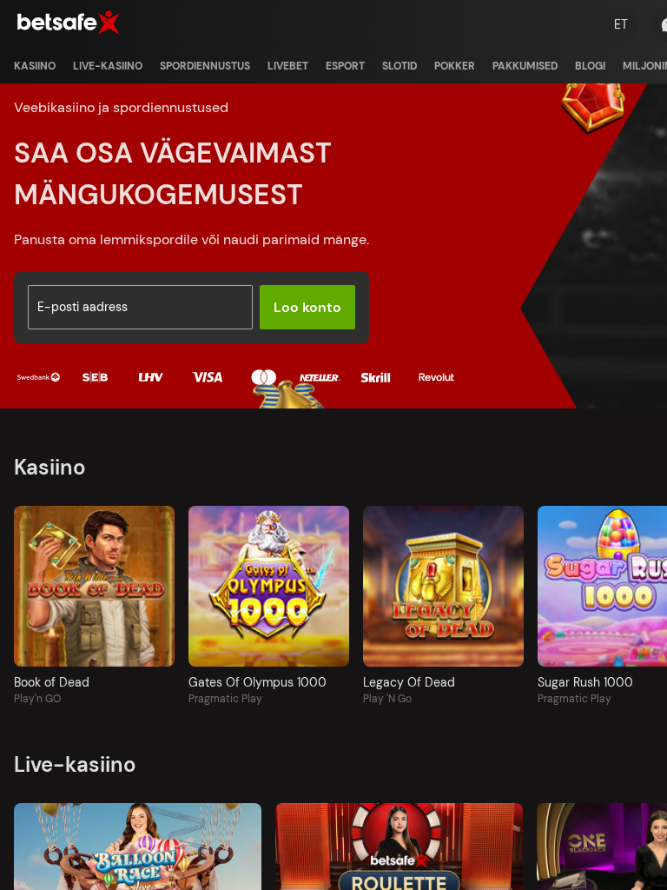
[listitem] (34, 66)
